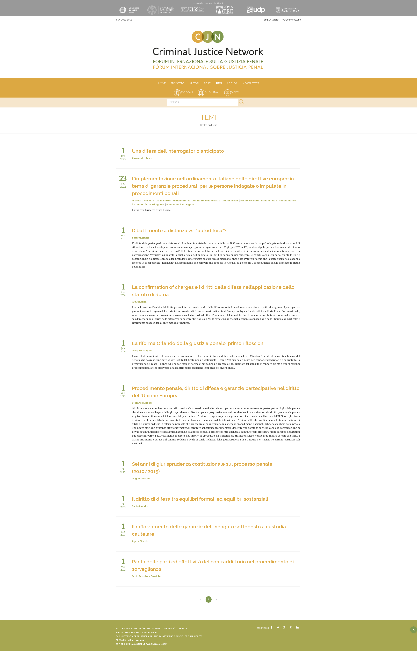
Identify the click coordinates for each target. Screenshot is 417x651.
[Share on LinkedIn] (297, 627)
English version (271, 19)
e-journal (211, 92)
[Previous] (201, 599)
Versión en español (291, 19)
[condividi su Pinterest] (291, 627)
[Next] (216, 599)
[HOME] (208, 51)
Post (207, 83)
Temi (219, 83)
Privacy (183, 628)
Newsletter (251, 83)
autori (194, 83)
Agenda (232, 83)
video (235, 92)
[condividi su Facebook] (271, 627)
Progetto (177, 83)
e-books (186, 92)
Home (162, 83)
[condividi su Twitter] (277, 627)
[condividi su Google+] (284, 627)
